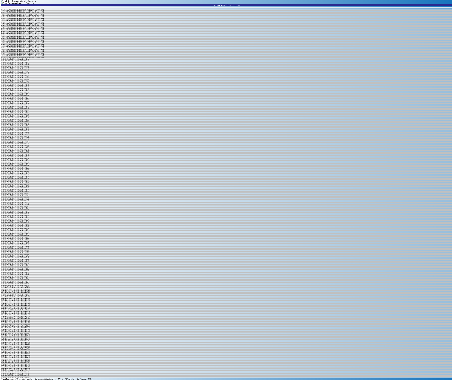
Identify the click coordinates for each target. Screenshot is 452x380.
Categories (29, 3)
